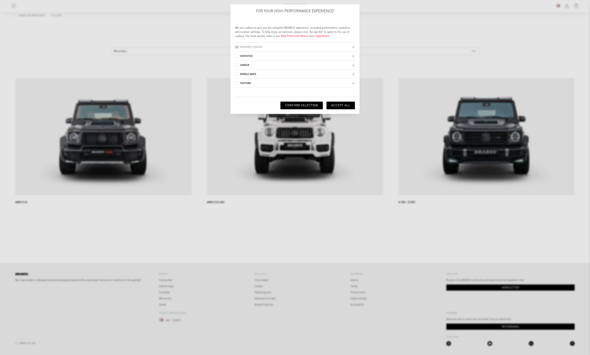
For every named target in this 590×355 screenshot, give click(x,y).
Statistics (246, 56)
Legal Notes (322, 36)
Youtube (245, 83)
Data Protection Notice (295, 36)
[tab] (295, 47)
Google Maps (248, 74)
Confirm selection (301, 105)
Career (244, 65)
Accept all (340, 105)
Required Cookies (251, 47)
